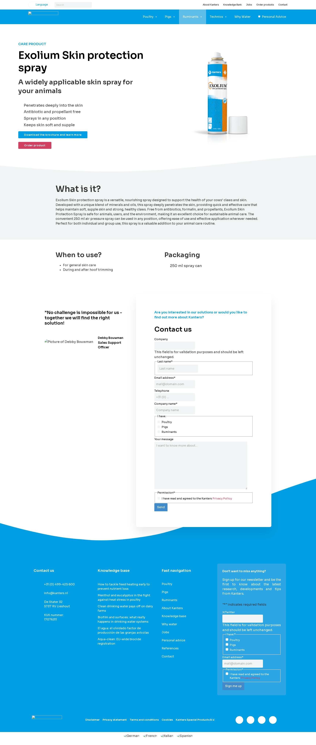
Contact (282, 4)
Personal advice (173, 640)
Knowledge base (174, 616)
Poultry (148, 17)
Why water (169, 624)
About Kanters (211, 4)
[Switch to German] (131, 736)
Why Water (242, 17)
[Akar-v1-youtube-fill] (273, 720)
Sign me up (233, 686)
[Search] (89, 5)
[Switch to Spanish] (184, 736)
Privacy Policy (222, 498)
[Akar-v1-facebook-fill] (239, 720)
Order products (265, 4)
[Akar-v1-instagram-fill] (250, 720)
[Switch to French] (150, 736)
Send (161, 507)
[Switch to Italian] (167, 736)
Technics (216, 17)
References (170, 648)
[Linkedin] (262, 720)
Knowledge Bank (232, 4)
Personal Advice (274, 17)
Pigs (168, 17)
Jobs (249, 4)
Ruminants (190, 17)
